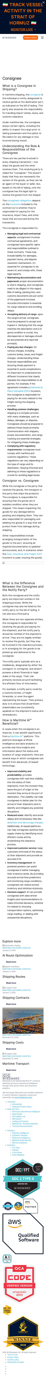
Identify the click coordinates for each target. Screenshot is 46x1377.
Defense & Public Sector (22, 1107)
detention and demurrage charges (25, 822)
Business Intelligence (20, 1133)
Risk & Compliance (19, 1143)
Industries (11, 1102)
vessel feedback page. (23, 1097)
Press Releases (18, 1155)
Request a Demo (31, 37)
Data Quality (17, 1114)
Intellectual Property (20, 1121)
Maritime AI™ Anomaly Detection (25, 1124)
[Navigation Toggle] (42, 37)
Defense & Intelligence (21, 1138)
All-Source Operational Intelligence (26, 1111)
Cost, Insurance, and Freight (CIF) (24, 554)
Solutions (11, 1130)
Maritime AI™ (16, 736)
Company (11, 1145)
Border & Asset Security (21, 1140)
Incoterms (15, 204)
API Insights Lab (18, 1116)
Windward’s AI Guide (15, 1362)
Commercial (17, 1104)
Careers (15, 1150)
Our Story (16, 1147)
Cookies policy (13, 1360)
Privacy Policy (13, 1357)
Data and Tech (13, 1109)
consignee (35, 94)
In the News (17, 1152)
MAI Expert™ (17, 1119)
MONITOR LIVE (22, 29)
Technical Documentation (22, 1126)
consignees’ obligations (19, 200)
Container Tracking (19, 1135)
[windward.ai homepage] (9, 38)
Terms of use (12, 1355)
